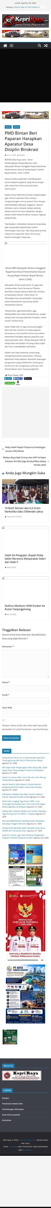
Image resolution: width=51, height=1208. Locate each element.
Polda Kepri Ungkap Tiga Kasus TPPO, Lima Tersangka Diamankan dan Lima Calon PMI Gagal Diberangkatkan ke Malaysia (23, 804)
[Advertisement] (25, 75)
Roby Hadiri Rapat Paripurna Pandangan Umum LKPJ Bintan (25, 449)
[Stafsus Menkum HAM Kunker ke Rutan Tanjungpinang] (25, 578)
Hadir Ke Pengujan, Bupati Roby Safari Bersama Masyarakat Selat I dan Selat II (25, 558)
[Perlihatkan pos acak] (46, 45)
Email (5, 694)
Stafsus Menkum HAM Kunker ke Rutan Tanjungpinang (25, 607)
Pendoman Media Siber (12, 1103)
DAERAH (16, 127)
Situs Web (7, 707)
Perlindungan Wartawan (13, 1109)
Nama (6, 682)
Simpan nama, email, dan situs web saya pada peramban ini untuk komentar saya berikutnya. (25, 727)
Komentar (8, 646)
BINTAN (8, 127)
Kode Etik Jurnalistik (11, 1114)
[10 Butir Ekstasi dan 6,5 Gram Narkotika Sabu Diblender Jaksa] (25, 481)
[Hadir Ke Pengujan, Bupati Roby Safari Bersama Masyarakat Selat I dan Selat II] (25, 528)
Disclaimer (6, 1120)
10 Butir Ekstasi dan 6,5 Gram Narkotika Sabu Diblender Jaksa (24, 509)
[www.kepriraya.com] (5, 45)
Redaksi (22, 155)
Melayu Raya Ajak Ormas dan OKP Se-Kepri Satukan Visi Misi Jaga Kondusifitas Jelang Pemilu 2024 (24, 461)
